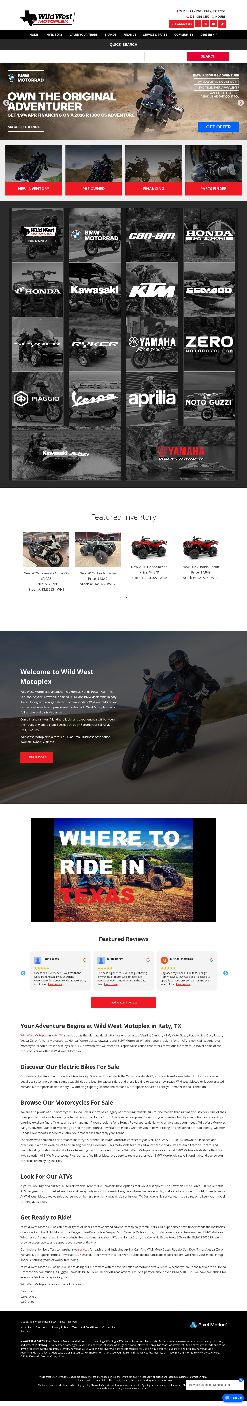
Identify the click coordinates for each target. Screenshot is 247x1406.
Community (183, 35)
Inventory (54, 35)
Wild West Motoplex (34, 1035)
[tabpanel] (123, 101)
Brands (110, 35)
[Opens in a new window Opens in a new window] (198, 23)
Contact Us (108, 1327)
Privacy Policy (60, 1327)
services (83, 1249)
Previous (14, 105)
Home (34, 35)
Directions (42, 1327)
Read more (76, 984)
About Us (25, 1327)
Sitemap (25, 1331)
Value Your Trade (83, 35)
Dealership (209, 35)
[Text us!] (233, 1398)
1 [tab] (107, 135)
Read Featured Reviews (123, 1002)
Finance (130, 35)
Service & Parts (155, 35)
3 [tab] (118, 135)
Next (240, 103)
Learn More (37, 757)
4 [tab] (123, 135)
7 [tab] (139, 135)
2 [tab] (112, 135)
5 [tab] (129, 135)
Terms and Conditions (85, 1327)
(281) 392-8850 (30, 730)
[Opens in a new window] (222, 24)
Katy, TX (57, 1035)
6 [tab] (134, 135)
